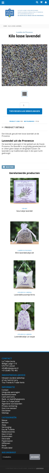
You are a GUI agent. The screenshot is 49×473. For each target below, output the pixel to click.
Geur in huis (7, 434)
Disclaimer (6, 410)
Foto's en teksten (9, 408)
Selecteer (9, 167)
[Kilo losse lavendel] (24, 94)
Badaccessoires (8, 431)
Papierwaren (7, 441)
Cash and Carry (8, 397)
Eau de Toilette (8, 429)
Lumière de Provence (24, 32)
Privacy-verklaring (9, 406)
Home (5, 26)
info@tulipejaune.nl (10, 368)
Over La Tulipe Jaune (11, 401)
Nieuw (4, 420)
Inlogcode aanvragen (11, 392)
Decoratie (6, 438)
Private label (7, 448)
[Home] (24, 14)
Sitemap (5, 413)
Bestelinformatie (9, 394)
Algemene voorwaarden (12, 403)
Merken (5, 422)
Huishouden (7, 436)
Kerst (4, 445)
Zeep (4, 425)
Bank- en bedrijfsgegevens (13, 399)
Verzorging (6, 427)
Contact (5, 390)
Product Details (14, 127)
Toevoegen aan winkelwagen (24, 111)
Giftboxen (6, 443)
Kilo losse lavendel (15, 26)
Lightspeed (40, 468)
